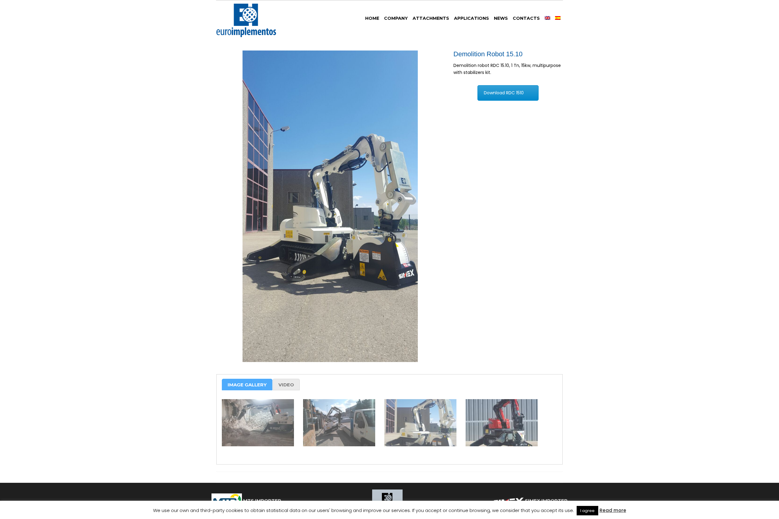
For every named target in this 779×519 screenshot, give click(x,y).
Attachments (431, 18)
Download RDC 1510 (504, 93)
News (501, 18)
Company (396, 18)
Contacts (526, 18)
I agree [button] (587, 511)
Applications (471, 18)
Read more (612, 510)
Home (372, 18)
